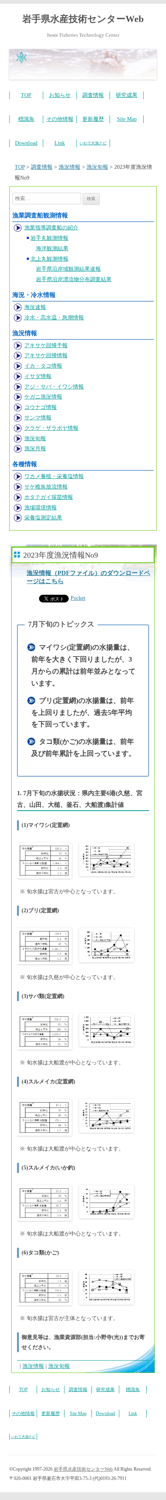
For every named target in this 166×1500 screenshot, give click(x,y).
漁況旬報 (35, 438)
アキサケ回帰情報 (46, 355)
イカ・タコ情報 (43, 366)
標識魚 (26, 119)
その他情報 (59, 119)
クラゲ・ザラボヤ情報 (51, 428)
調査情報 (93, 95)
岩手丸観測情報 (49, 238)
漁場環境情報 (40, 508)
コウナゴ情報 (40, 407)
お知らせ (60, 95)
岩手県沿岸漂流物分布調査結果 (74, 279)
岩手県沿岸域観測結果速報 (68, 269)
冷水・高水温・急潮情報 (54, 318)
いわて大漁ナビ (93, 143)
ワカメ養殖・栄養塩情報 (54, 476)
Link (59, 143)
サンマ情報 (37, 418)
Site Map (127, 119)
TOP (26, 95)
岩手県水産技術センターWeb (83, 19)
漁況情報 (33, 1366)
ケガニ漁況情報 (43, 397)
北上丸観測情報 (49, 259)
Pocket (78, 598)
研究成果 (126, 95)
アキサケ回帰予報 (46, 345)
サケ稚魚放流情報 (46, 487)
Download (26, 143)
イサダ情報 (37, 376)
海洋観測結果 (52, 248)
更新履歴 (93, 119)
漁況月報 (35, 448)
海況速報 (35, 307)
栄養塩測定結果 (43, 518)
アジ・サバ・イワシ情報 (54, 387)
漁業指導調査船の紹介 (51, 228)
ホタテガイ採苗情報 (48, 497)
